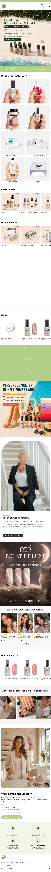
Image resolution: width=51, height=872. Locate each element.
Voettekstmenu (6, 868)
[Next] (27, 644)
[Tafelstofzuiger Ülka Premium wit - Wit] (43, 248)
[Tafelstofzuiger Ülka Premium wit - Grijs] (41, 248)
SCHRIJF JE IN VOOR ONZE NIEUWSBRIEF (13, 862)
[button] (45, 5)
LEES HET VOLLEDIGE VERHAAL (13, 535)
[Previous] (24, 644)
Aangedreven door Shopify (25, 870)
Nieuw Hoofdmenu (7, 865)
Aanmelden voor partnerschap (12, 817)
